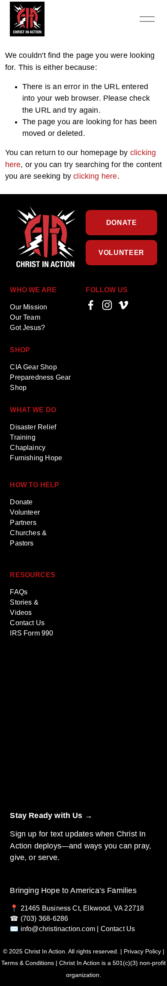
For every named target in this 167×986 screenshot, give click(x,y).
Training (22, 437)
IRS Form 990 (31, 633)
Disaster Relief (33, 427)
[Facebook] (91, 305)
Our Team (25, 317)
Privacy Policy (142, 952)
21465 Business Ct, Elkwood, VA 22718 (82, 908)
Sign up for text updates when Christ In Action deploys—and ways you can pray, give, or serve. (80, 845)
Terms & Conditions (27, 963)
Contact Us (27, 622)
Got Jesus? (27, 327)
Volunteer (121, 252)
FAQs (18, 592)
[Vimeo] (123, 305)
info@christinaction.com (58, 928)
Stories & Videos (24, 607)
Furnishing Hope (36, 458)
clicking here (95, 176)
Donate (121, 222)
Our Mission (28, 307)
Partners (23, 522)
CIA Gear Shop (33, 367)
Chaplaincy (27, 447)
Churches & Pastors (28, 538)
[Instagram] (107, 305)
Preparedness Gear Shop (40, 382)
